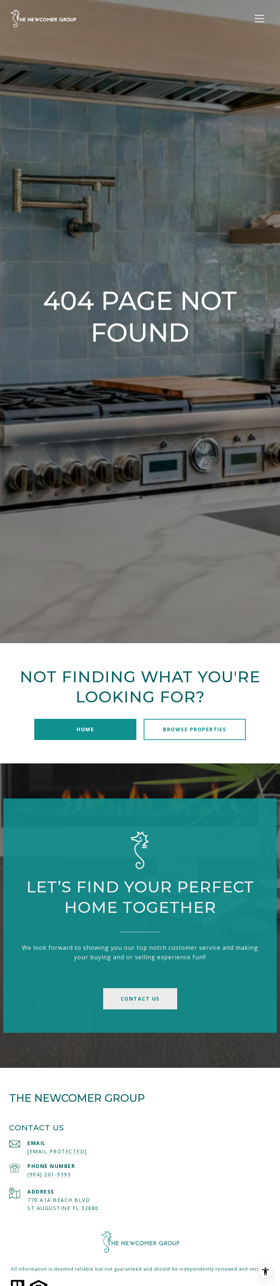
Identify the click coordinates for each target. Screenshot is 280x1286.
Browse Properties (194, 729)
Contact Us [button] (140, 998)
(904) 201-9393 (49, 1174)
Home (85, 729)
